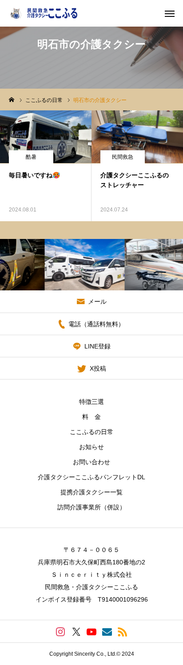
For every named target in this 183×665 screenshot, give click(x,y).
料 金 (91, 416)
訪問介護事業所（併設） (91, 507)
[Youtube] (91, 631)
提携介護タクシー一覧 (91, 492)
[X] (76, 631)
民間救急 (122, 157)
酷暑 (31, 157)
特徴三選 (91, 401)
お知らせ (91, 446)
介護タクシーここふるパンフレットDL (91, 477)
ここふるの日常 (91, 431)
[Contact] (107, 631)
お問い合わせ (91, 462)
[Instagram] (60, 631)
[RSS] (123, 631)
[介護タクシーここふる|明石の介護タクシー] (50, 13)
